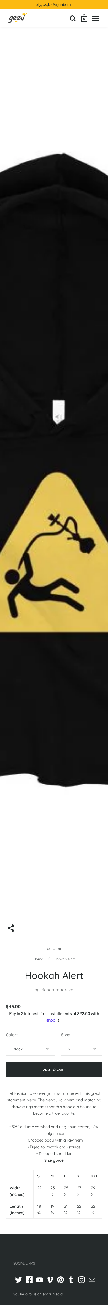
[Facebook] (29, 1279)
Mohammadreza (57, 989)
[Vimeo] (50, 1279)
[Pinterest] (60, 1279)
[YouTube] (39, 1279)
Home (38, 959)
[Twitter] (18, 1279)
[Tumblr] (71, 1279)
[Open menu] (95, 18)
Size (65, 1034)
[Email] (92, 1279)
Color (11, 1034)
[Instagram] (81, 1279)
